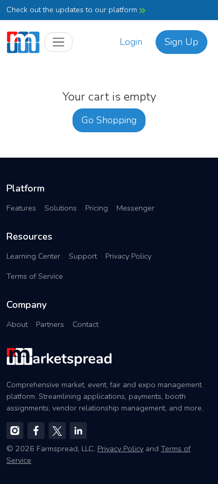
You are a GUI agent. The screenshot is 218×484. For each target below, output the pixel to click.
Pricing (96, 208)
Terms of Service (34, 276)
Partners (50, 324)
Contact (85, 324)
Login (131, 41)
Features (21, 208)
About (17, 324)
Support (83, 256)
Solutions (60, 208)
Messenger (135, 208)
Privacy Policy (128, 256)
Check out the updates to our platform (72, 9)
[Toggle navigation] (58, 42)
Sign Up (181, 41)
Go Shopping (109, 120)
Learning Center (33, 256)
